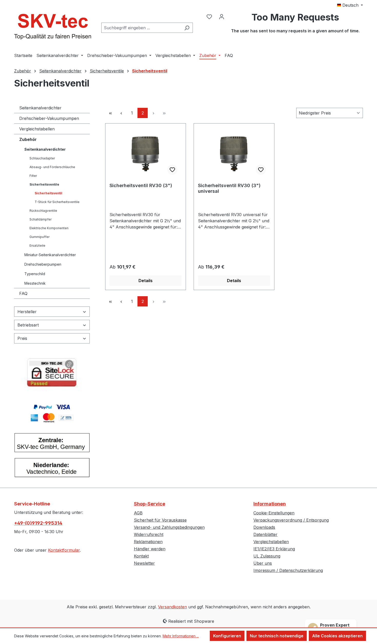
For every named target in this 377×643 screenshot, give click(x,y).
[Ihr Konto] (221, 16)
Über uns (262, 563)
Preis (22, 338)
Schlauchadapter (42, 158)
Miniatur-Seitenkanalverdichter (50, 255)
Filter (33, 176)
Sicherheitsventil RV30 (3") (141, 185)
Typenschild (34, 274)
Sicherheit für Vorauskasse (160, 520)
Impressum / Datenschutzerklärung (288, 570)
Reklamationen (148, 541)
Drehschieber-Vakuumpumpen (49, 118)
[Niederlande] (52, 469)
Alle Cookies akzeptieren (337, 635)
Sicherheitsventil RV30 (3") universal (229, 188)
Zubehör (28, 139)
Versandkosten (172, 606)
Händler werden (149, 548)
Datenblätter (265, 534)
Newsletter (144, 563)
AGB (138, 512)
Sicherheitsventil (48, 193)
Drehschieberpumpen (42, 264)
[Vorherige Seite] (121, 113)
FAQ (23, 293)
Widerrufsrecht (148, 534)
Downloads (264, 527)
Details (145, 280)
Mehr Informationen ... (181, 636)
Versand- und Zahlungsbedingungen (169, 527)
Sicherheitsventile (44, 184)
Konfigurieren (227, 635)
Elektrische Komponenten (48, 228)
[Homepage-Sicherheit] (52, 374)
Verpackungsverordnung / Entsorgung (291, 520)
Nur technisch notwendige (276, 635)
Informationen (269, 503)
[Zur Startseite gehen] (52, 27)
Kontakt (141, 556)
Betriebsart (28, 325)
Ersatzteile (37, 245)
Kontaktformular (64, 550)
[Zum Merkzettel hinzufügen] (172, 170)
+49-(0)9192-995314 (38, 523)
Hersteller (27, 311)
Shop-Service (149, 503)
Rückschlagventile (43, 211)
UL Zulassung (266, 556)
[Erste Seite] (110, 113)
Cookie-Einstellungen (273, 512)
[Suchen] (187, 28)
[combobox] (141, 28)
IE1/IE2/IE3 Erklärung (274, 548)
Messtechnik (35, 283)
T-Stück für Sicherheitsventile (57, 202)
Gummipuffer (39, 237)
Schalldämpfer (40, 219)
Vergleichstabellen (37, 128)
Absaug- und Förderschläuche (52, 167)
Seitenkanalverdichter (40, 107)
